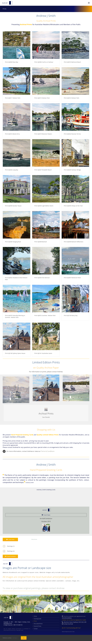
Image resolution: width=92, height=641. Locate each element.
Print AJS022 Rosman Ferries (72, 134)
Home (35, 616)
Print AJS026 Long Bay (11, 170)
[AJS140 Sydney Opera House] (46, 375)
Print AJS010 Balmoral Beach (72, 62)
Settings (14, 638)
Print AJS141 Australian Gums (43, 353)
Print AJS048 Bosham (40, 242)
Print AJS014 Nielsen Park (71, 98)
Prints (35, 621)
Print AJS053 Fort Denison (42, 278)
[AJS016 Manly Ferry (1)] (16, 377)
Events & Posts (37, 626)
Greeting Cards (37, 618)
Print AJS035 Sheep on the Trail (73, 206)
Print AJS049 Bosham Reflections (73, 242)
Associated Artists (38, 623)
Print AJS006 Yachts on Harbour (43, 62)
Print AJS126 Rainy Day (70, 315)
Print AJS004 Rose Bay (11, 62)
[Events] (46, 527)
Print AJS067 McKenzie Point (72, 278)
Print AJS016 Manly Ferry (12, 134)
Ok (23, 638)
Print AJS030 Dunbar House (13, 206)
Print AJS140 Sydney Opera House (15, 353)
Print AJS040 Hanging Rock (13, 242)
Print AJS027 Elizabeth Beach (43, 170)
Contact (36, 628)
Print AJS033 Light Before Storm (43, 206)
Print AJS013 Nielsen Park (42, 98)
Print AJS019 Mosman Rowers (43, 134)
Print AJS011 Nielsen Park (12, 98)
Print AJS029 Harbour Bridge (72, 170)
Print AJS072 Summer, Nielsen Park (44, 315)
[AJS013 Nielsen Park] (76, 375)
